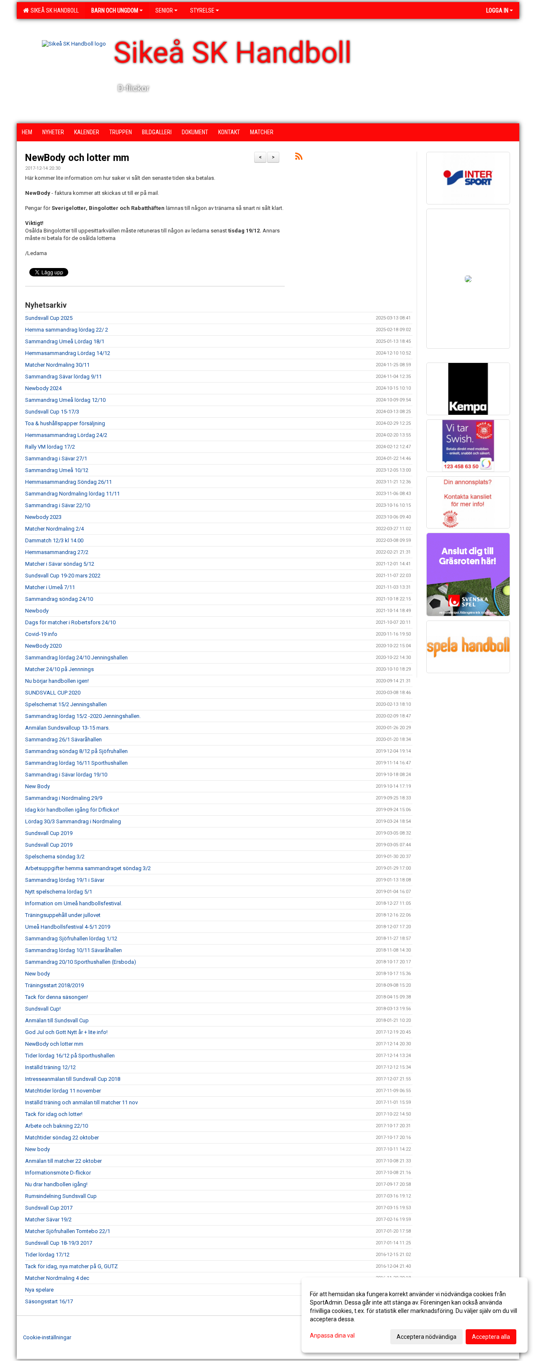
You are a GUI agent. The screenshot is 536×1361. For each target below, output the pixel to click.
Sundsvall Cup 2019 (48, 833)
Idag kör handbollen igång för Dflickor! (72, 810)
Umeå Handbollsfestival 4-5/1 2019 (67, 927)
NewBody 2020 (43, 646)
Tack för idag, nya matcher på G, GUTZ (71, 1266)
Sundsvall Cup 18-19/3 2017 (58, 1243)
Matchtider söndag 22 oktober (62, 1137)
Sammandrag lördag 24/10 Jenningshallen (76, 657)
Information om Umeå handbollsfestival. (73, 903)
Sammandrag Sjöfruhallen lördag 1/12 (71, 938)
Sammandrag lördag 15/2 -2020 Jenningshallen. (83, 716)
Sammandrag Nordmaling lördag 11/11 (72, 493)
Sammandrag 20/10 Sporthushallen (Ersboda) (80, 962)
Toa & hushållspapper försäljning (65, 423)
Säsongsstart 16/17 (49, 1301)
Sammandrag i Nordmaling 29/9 (63, 798)
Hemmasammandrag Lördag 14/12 (67, 353)
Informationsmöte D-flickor (58, 1172)
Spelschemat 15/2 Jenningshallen (66, 704)
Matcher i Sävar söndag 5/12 (59, 564)
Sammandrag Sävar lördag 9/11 (63, 376)
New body (37, 973)
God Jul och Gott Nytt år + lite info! (66, 1032)
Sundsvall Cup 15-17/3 (52, 412)
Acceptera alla (491, 1336)
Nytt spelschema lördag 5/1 (58, 892)
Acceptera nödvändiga (426, 1336)
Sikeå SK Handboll (53, 10)
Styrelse (202, 10)
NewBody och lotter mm (77, 157)
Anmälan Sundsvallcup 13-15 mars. (67, 728)
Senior (164, 10)
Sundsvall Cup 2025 (48, 318)
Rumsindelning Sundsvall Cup (61, 1196)
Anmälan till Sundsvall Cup (57, 1020)
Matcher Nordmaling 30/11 (57, 365)
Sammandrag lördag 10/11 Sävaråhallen (73, 950)
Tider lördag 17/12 (47, 1254)
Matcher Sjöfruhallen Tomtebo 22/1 (67, 1231)
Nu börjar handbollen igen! (57, 681)
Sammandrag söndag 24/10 (59, 599)
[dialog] (415, 1315)
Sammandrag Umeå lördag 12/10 (65, 400)
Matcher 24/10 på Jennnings (59, 669)
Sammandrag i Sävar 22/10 (57, 505)
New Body (37, 786)
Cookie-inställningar (47, 1337)
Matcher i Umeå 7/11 (50, 587)
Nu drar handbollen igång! (56, 1184)
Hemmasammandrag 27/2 (56, 552)
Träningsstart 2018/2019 (54, 985)
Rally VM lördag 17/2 (50, 447)
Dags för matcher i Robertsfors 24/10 (70, 622)
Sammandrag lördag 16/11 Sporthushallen (76, 763)
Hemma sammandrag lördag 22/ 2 (66, 330)
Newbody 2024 (43, 388)
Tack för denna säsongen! (56, 997)
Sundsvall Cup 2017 (48, 1208)
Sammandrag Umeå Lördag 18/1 (64, 341)
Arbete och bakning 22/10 (56, 1126)
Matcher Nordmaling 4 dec (57, 1278)
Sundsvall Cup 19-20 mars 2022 (62, 575)
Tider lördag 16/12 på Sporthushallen (70, 1055)
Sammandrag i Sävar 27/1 (56, 458)
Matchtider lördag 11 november (63, 1091)
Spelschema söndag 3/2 (55, 856)
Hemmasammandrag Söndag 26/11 (68, 482)
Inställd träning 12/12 (50, 1067)
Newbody (37, 611)
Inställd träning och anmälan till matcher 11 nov (81, 1102)
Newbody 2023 (43, 517)
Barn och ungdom (114, 10)
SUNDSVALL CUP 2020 (52, 692)
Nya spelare (39, 1290)
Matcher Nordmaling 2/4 (54, 529)
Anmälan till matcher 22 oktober (63, 1161)
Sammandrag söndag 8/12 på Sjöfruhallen (76, 751)
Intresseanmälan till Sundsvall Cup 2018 (72, 1079)
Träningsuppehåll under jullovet (62, 915)
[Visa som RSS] (298, 158)
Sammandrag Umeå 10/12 (56, 470)
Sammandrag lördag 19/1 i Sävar (64, 880)
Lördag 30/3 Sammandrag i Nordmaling (73, 821)
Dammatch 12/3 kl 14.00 (54, 540)
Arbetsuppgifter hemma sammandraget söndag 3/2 (88, 868)
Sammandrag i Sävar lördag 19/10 (66, 774)
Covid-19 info (41, 634)
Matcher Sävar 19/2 (48, 1219)
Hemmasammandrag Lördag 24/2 (66, 435)
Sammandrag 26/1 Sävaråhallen (63, 739)
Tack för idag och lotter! (53, 1114)
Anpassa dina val (332, 1335)
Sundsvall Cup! (43, 1009)
